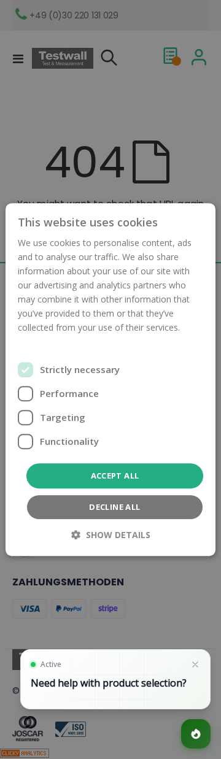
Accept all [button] (115, 475)
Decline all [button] (114, 506)
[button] (110, 535)
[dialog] (110, 379)
